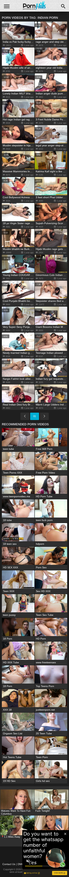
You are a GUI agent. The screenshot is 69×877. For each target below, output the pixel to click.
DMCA (21, 864)
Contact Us (8, 864)
